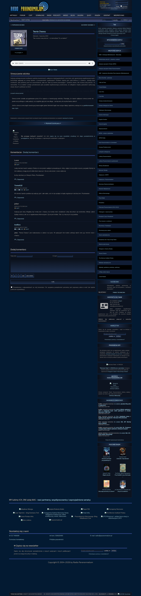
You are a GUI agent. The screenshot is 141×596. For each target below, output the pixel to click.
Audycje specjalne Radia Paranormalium (109, 68)
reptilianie (111, 31)
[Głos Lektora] (26, 523)
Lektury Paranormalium (105, 156)
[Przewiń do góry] (15, 179)
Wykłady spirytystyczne (105, 262)
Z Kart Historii (102, 276)
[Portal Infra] (85, 516)
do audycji (114, 431)
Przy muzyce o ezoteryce (105, 221)
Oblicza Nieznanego (104, 193)
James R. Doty (106, 477)
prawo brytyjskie (109, 30)
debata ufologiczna (108, 33)
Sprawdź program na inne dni (114, 354)
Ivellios (17, 225)
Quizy (89, 15)
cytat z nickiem (29, 275)
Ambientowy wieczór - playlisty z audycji (109, 59)
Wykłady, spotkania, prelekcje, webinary (109, 267)
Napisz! (109, 5)
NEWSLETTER (114, 326)
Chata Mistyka (102, 87)
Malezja (115, 28)
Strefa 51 (122, 31)
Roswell (106, 31)
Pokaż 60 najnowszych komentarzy (115, 443)
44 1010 (113, 594)
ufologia (100, 33)
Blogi (73, 15)
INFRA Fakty (102, 138)
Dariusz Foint (123, 461)
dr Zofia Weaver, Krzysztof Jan (123, 493)
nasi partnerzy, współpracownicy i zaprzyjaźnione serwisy (64, 503)
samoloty (119, 28)
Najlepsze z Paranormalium (106, 179)
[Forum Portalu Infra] (26, 520)
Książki (97, 15)
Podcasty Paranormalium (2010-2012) (109, 207)
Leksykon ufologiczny (104, 152)
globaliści (109, 28)
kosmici (117, 31)
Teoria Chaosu (103, 253)
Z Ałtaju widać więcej (104, 272)
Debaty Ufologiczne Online (106, 105)
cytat (23, 275)
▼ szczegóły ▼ (19, 52)
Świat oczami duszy (104, 244)
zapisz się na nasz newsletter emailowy (63, 136)
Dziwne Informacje (104, 115)
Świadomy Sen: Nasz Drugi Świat (107, 239)
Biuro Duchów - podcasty (105, 78)
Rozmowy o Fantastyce (105, 225)
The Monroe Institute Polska (106, 258)
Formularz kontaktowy (16, 543)
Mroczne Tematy (103, 170)
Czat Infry (101, 96)
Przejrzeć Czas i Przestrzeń (106, 216)
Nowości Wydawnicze (104, 188)
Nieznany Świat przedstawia (106, 184)
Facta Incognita (103, 124)
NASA (114, 33)
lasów (116, 30)
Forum (22, 15)
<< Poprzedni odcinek (18, 25)
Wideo (65, 15)
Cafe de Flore (102, 82)
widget (120, 301)
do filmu (114, 420)
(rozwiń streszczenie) (17, 93)
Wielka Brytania (126, 28)
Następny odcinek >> (88, 25)
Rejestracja (102, 2)
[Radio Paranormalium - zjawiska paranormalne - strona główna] (30, 12)
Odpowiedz (20, 179)
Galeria (80, 15)
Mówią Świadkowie (104, 165)
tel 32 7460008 (14, 539)
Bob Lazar (128, 31)
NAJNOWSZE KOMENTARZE (114, 403)
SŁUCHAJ (102, 292)
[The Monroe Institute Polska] (115, 516)
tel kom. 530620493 (56, 539)
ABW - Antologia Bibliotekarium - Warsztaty (110, 54)
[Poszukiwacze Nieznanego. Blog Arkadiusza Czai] (85, 520)
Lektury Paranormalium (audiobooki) (108, 161)
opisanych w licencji (68, 118)
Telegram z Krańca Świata (106, 249)
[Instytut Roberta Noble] (55, 512)
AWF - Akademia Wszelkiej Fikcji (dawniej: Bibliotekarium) (114, 73)
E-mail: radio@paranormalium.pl (101, 539)
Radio (49, 15)
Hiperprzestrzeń (103, 128)
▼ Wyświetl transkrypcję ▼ (52, 123)
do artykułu (114, 414)
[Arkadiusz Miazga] (26, 512)
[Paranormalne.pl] (55, 523)
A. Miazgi (61, 20)
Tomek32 (18, 185)
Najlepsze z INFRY (104, 175)
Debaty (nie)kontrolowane (105, 101)
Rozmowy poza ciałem (105, 230)
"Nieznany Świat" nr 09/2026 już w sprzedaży (112, 368)
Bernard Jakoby (107, 493)
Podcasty (57, 15)
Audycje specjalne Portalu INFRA (107, 64)
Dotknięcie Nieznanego (105, 110)
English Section (103, 119)
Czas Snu (101, 91)
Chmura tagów (114, 35)
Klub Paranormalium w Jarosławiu (108, 142)
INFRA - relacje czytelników (106, 133)
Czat (30, 15)
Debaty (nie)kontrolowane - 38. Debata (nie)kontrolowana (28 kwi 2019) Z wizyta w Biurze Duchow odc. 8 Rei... (61, 594)
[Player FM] (85, 512)
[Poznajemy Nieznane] (115, 512)
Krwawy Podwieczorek (105, 147)
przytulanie (101, 30)
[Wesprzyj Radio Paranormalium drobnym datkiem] (114, 392)
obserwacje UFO (121, 33)
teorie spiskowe (102, 28)
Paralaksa (101, 202)
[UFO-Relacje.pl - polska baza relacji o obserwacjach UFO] (115, 521)
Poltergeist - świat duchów (106, 212)
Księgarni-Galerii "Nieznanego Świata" (118, 371)
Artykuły (13, 15)
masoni (120, 30)
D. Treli (67, 20)
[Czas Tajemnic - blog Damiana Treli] (26, 516)
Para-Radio (102, 198)
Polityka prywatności (57, 543)
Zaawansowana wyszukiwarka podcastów (115, 46)
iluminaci (125, 30)
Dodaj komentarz (31, 152)
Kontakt (107, 15)
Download (40, 15)
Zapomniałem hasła (104, 3)
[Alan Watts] (52, 70)
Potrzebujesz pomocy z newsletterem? (115, 339)
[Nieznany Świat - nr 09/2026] (114, 364)
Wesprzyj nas (119, 15)
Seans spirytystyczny (104, 235)
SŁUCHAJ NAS (115, 282)
